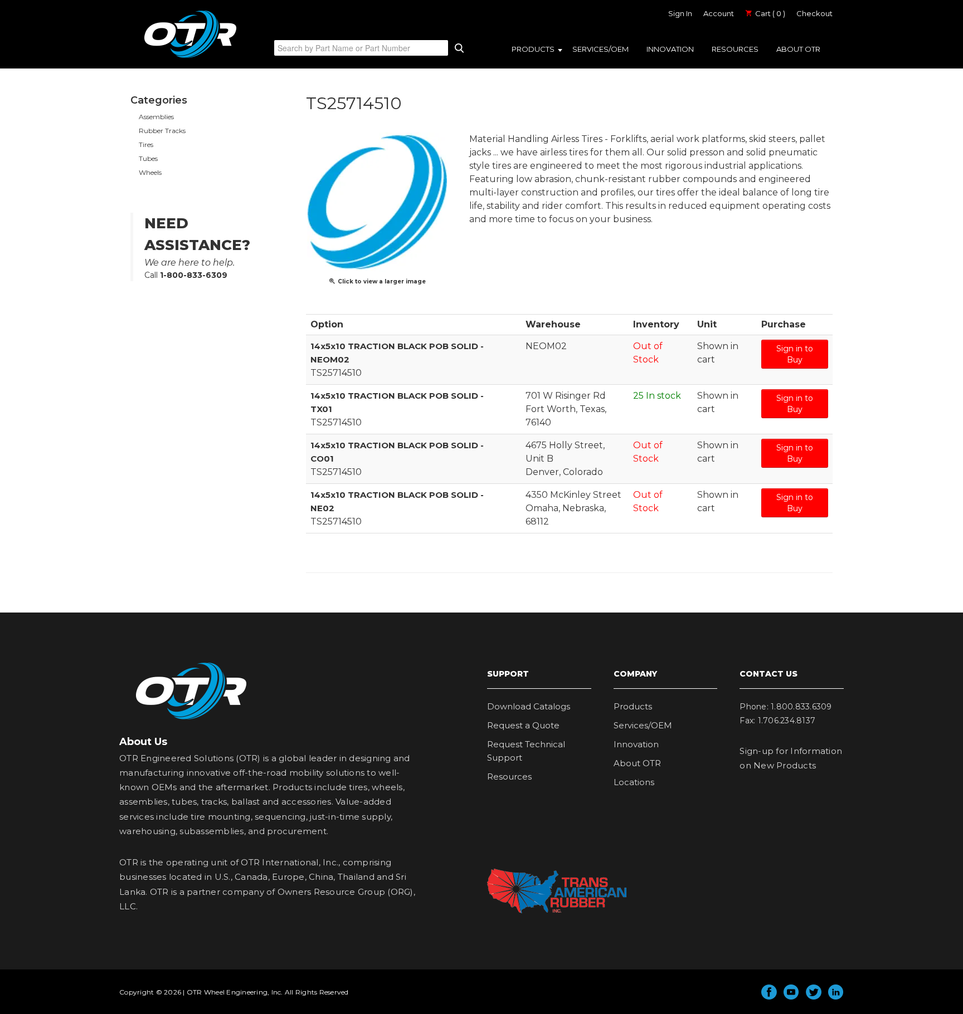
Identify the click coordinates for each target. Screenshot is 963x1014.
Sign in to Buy (794, 354)
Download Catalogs (528, 706)
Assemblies (156, 116)
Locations (634, 782)
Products (533, 49)
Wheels (150, 172)
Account (718, 13)
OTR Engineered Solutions (190, 57)
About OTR (798, 49)
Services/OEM (600, 49)
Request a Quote (523, 725)
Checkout (814, 13)
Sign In (680, 13)
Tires (146, 144)
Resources (735, 49)
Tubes (148, 158)
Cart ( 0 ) (769, 13)
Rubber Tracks (162, 130)
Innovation (670, 49)
